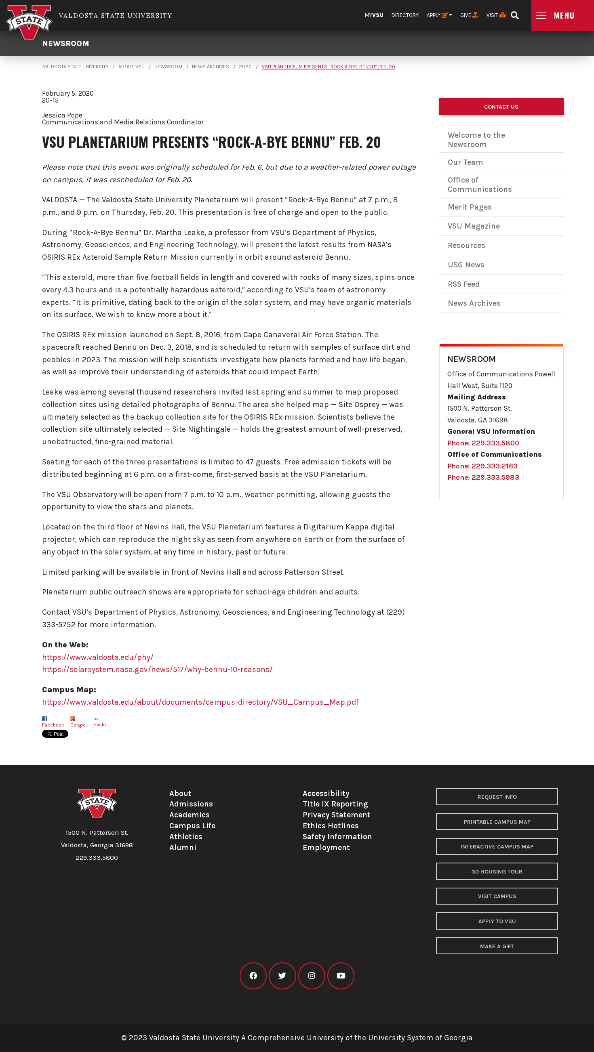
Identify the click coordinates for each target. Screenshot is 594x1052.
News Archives (210, 66)
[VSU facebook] (253, 976)
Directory (405, 15)
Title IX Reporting (335, 804)
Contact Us (501, 106)
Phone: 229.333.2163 (482, 466)
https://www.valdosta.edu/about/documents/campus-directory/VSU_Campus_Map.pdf (200, 702)
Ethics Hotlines (331, 825)
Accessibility (326, 793)
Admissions (191, 804)
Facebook (53, 725)
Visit (493, 15)
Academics (189, 815)
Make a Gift (497, 946)
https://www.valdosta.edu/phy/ (98, 657)
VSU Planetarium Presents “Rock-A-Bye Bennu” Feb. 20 (328, 66)
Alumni (182, 847)
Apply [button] (434, 15)
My (374, 15)
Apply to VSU (497, 921)
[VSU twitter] (282, 976)
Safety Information (337, 836)
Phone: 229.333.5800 (483, 443)
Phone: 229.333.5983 (483, 477)
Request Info (497, 797)
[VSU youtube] (340, 976)
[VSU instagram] (311, 976)
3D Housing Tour (497, 871)
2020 (245, 66)
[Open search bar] (515, 13)
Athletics (185, 836)
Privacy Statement (337, 815)
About (180, 793)
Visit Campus (497, 896)
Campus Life (192, 825)
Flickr (100, 724)
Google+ (79, 725)
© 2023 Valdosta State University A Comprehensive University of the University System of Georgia (297, 1037)
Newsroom (65, 43)
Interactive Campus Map (497, 846)
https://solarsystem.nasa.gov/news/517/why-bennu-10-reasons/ (157, 669)
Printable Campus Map (497, 822)
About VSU (131, 66)
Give (466, 15)
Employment (326, 847)
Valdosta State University (76, 66)
